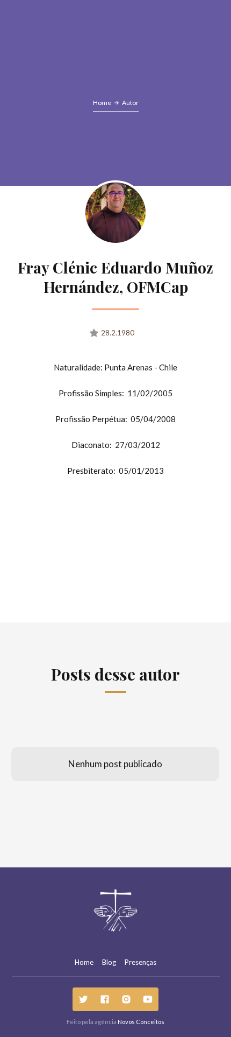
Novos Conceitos (141, 1021)
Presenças (140, 962)
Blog (109, 962)
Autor (130, 103)
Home (102, 103)
